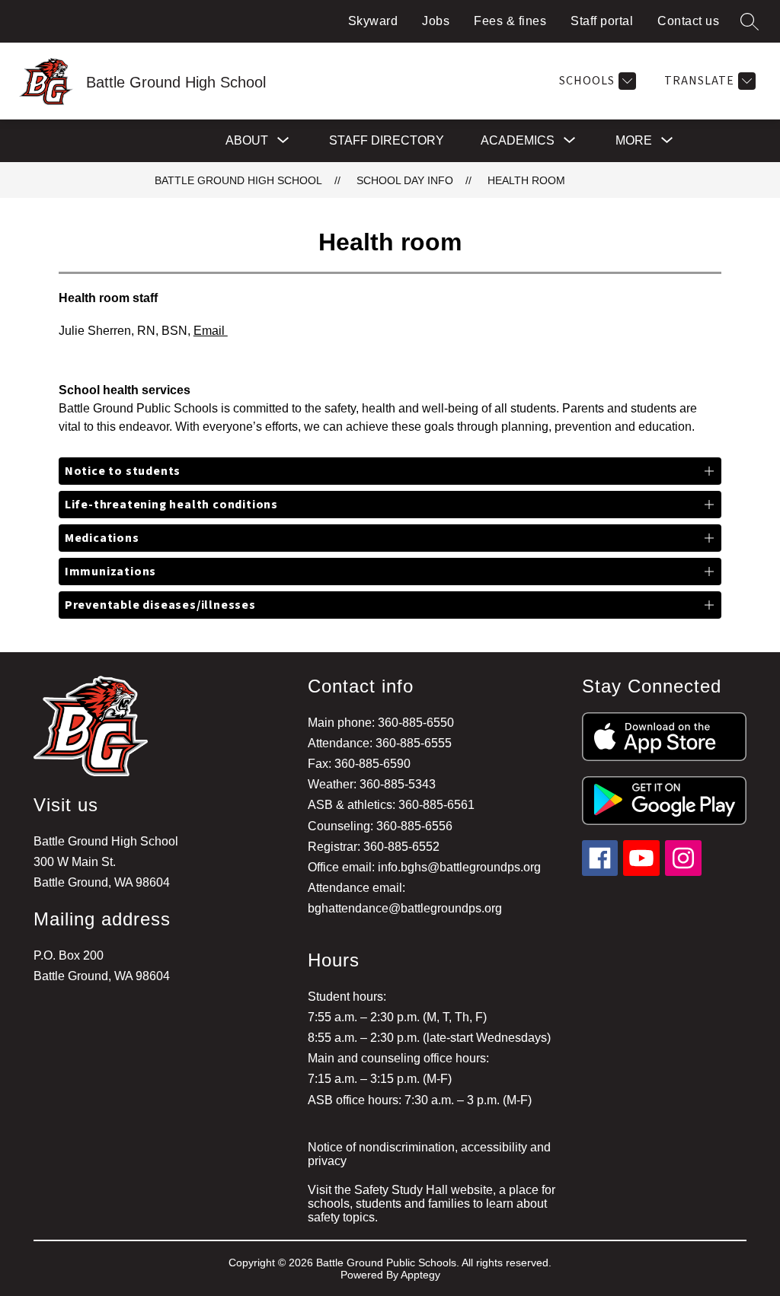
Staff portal (602, 20)
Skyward (373, 20)
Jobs (435, 20)
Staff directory (386, 140)
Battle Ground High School (238, 180)
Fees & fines (510, 20)
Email (210, 330)
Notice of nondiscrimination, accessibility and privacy (429, 1154)
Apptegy (420, 1275)
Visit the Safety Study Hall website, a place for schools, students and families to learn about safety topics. (431, 1203)
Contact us (688, 20)
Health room (526, 180)
